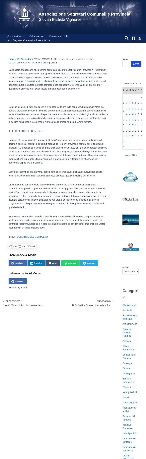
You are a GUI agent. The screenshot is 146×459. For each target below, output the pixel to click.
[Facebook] (134, 38)
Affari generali (129, 305)
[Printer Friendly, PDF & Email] (22, 246)
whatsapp (72, 263)
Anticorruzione (129, 324)
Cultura (126, 368)
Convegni (127, 363)
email (54, 263)
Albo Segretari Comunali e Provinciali (27, 40)
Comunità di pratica (59, 36)
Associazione (14, 36)
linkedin (38, 263)
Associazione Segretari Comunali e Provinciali (86, 14)
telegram (91, 263)
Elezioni (126, 387)
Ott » (134, 155)
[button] (23, 36)
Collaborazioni (36, 36)
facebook (19, 263)
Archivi (125, 267)
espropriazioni (129, 392)
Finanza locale (129, 402)
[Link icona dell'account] (139, 38)
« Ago (127, 155)
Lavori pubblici (129, 433)
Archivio (126, 341)
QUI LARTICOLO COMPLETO (32, 237)
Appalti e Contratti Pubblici (126, 332)
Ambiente (127, 310)
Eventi (125, 397)
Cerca (125, 59)
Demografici (128, 373)
